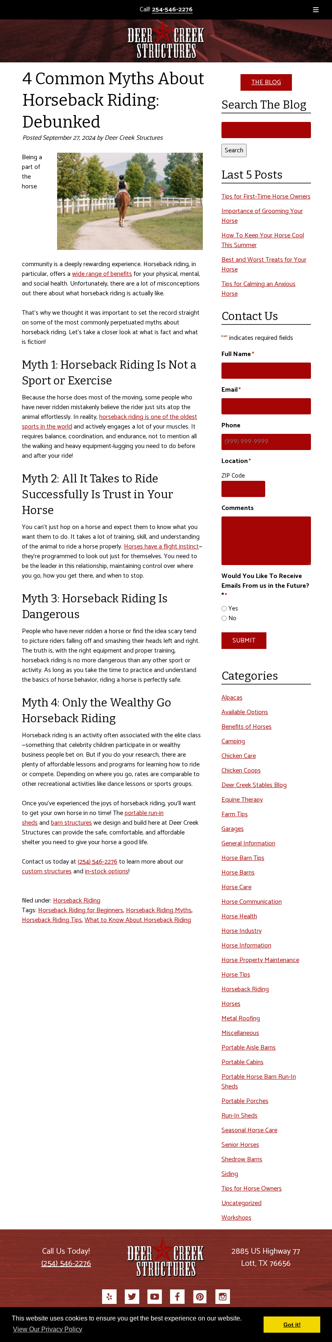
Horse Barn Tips (242, 858)
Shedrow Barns (241, 1159)
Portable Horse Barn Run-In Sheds (258, 1081)
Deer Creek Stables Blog (254, 785)
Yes (233, 609)
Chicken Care (238, 756)
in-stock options (106, 871)
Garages (232, 829)
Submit (243, 640)
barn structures (71, 822)
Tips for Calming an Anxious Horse (258, 289)
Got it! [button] (292, 1324)
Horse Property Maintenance (260, 960)
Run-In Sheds (239, 1115)
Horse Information (246, 945)
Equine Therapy (242, 799)
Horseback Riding (76, 900)
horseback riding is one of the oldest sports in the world (109, 422)
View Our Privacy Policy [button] (47, 1329)
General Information (248, 843)
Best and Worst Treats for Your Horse (263, 264)
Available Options (244, 712)
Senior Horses (240, 1144)
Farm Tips (234, 814)
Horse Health (239, 916)
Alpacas (232, 697)
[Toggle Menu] (316, 9)
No (232, 618)
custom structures (47, 871)
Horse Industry (241, 931)
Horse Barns (238, 872)
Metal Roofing (240, 1018)
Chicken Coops (241, 770)
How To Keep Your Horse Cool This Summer (262, 240)
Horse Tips (235, 974)
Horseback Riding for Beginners (80, 910)
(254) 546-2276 (97, 861)
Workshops (236, 1217)
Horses (230, 1003)
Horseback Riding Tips (52, 920)
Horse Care (236, 887)
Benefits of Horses (246, 726)
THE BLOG (266, 82)
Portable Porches (244, 1101)
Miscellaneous (240, 1033)
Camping (233, 741)
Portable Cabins (242, 1062)
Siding (229, 1174)
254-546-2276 (172, 9)
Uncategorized (241, 1203)
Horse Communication (251, 901)
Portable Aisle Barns (248, 1047)
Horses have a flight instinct (161, 546)
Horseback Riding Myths (159, 910)
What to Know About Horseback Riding (138, 920)
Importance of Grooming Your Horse (262, 216)
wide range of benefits (102, 274)
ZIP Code (233, 476)
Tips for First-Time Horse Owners (266, 196)
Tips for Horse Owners (251, 1188)
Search (234, 150)
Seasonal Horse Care (249, 1130)
